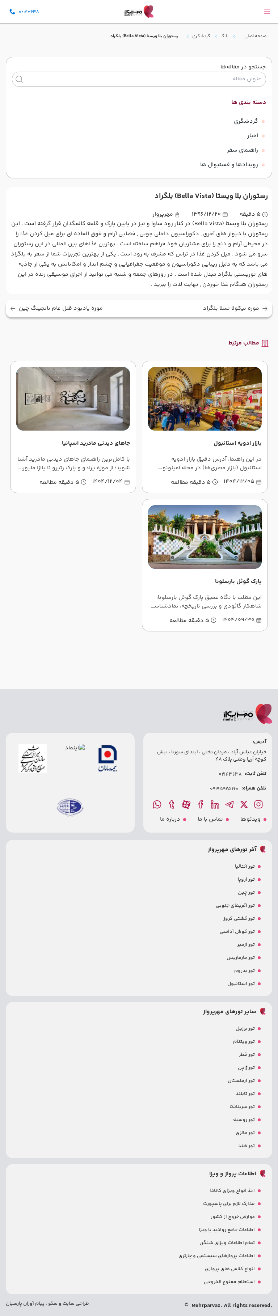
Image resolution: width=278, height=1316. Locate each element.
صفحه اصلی (255, 36)
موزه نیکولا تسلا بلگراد (231, 308)
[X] (244, 804)
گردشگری (201, 36)
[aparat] (186, 804)
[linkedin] (215, 804)
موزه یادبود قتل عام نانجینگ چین (61, 308)
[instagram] (259, 804)
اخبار (252, 135)
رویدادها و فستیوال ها (229, 164)
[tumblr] (172, 804)
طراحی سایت (75, 1304)
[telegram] (230, 804)
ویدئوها (250, 819)
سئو (52, 1304)
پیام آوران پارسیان (25, 1304)
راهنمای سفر (242, 150)
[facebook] (201, 804)
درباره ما (170, 819)
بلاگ (224, 36)
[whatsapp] (157, 804)
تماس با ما (210, 819)
